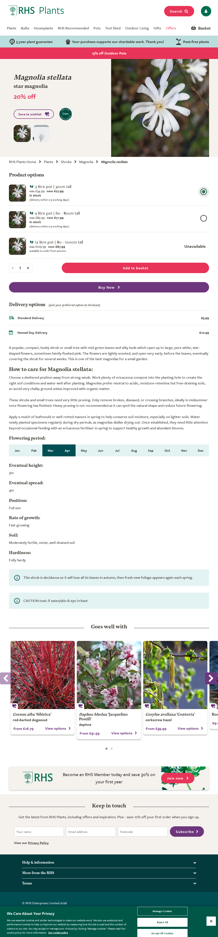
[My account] (205, 11)
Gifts (157, 28)
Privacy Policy (38, 842)
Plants (11, 28)
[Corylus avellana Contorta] (175, 675)
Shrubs (66, 161)
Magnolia (86, 161)
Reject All (162, 922)
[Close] (211, 921)
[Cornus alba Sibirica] (43, 675)
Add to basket (135, 268)
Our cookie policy (58, 932)
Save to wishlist (30, 114)
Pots (96, 28)
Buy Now (107, 287)
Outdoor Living (137, 28)
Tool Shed (112, 28)
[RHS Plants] (36, 11)
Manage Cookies (162, 911)
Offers (171, 28)
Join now (175, 778)
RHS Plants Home (22, 161)
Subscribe (185, 831)
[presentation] (211, 678)
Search (176, 11)
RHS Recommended (73, 28)
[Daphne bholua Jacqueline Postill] (109, 675)
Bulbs (25, 28)
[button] (106, 748)
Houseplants (43, 28)
